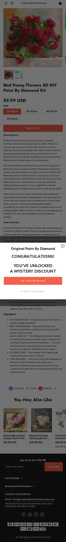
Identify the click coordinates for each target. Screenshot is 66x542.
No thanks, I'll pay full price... (33, 291)
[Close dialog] (63, 246)
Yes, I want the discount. (32, 280)
